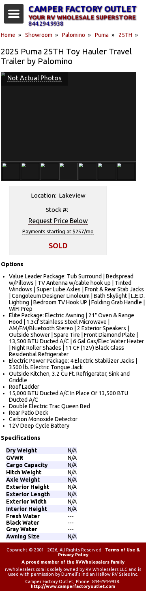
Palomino (73, 35)
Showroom (38, 35)
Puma (102, 35)
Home (8, 35)
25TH (125, 35)
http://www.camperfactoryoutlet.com (73, 586)
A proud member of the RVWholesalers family (73, 562)
